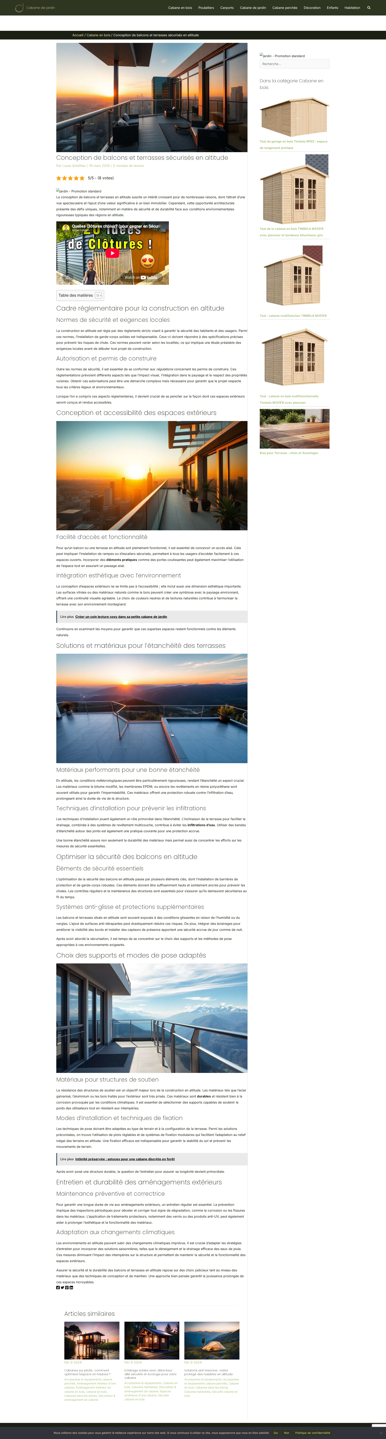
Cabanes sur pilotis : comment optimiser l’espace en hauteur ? (87, 1372)
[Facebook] (58, 1288)
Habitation (352, 8)
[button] (369, 7)
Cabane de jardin (40, 7)
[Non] (381, 1433)
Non (287, 1432)
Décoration (312, 8)
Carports (227, 8)
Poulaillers (206, 8)
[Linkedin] (71, 1288)
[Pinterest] (67, 1288)
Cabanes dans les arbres (80, 1395)
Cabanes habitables (144, 1387)
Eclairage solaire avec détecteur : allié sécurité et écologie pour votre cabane (150, 1374)
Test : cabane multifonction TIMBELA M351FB (293, 316)
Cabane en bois (180, 8)
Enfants (332, 8)
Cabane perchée (284, 8)
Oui (276, 1432)
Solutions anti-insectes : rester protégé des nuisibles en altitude (208, 1372)
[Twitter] (62, 1288)
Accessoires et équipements (143, 1383)
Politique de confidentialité (312, 1432)
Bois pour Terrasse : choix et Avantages (289, 453)
